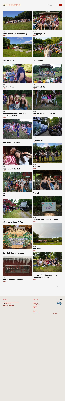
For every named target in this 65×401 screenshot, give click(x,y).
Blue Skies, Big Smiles (12, 142)
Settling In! (7, 195)
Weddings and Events (36, 312)
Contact (56, 4)
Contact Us (5, 299)
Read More (4, 35)
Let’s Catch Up (39, 87)
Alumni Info (35, 306)
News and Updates (36, 304)
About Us (34, 301)
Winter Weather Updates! (13, 280)
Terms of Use (55, 313)
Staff (48, 4)
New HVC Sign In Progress (13, 253)
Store (53, 4)
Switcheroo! (38, 60)
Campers (44, 4)
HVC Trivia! (37, 249)
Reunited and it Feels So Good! (45, 220)
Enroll (60, 4)
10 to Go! (36, 166)
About (33, 4)
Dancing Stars (8, 60)
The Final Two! (8, 87)
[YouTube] (61, 299)
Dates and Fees (35, 303)
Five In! (36, 193)
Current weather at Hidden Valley (8, 305)
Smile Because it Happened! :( (15, 34)
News (51, 4)
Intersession (38, 140)
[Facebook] (59, 299)
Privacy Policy (55, 311)
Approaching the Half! (11, 169)
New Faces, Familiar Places (44, 113)
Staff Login (35, 310)
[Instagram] (56, 299)
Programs (37, 4)
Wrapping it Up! (39, 34)
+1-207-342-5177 (8, 303)
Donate (34, 307)
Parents (41, 4)
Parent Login (35, 308)
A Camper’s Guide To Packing (15, 222)
